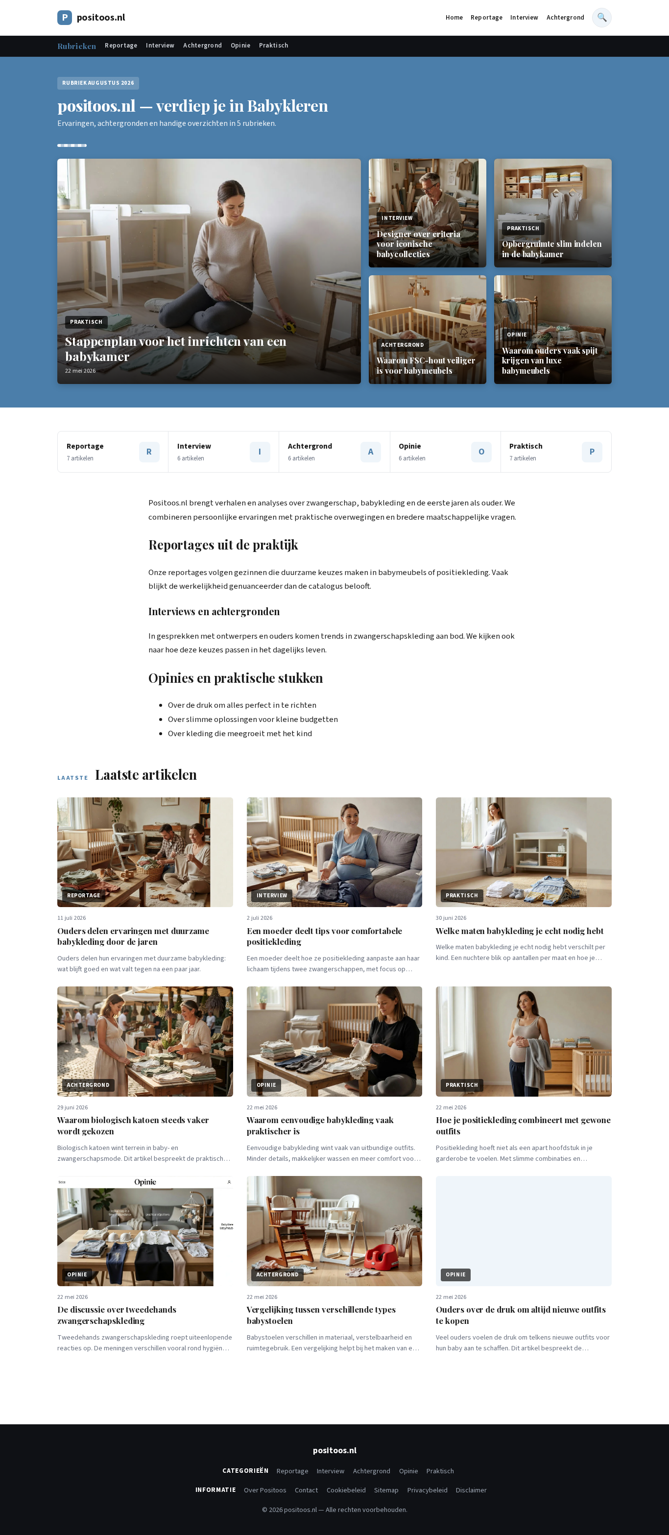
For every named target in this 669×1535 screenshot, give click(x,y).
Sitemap (386, 1490)
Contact (306, 1490)
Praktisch (273, 45)
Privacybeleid (427, 1490)
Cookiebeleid (346, 1490)
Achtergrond (565, 17)
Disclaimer (471, 1490)
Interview (524, 17)
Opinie (241, 45)
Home (454, 17)
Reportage (486, 17)
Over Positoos (265, 1490)
